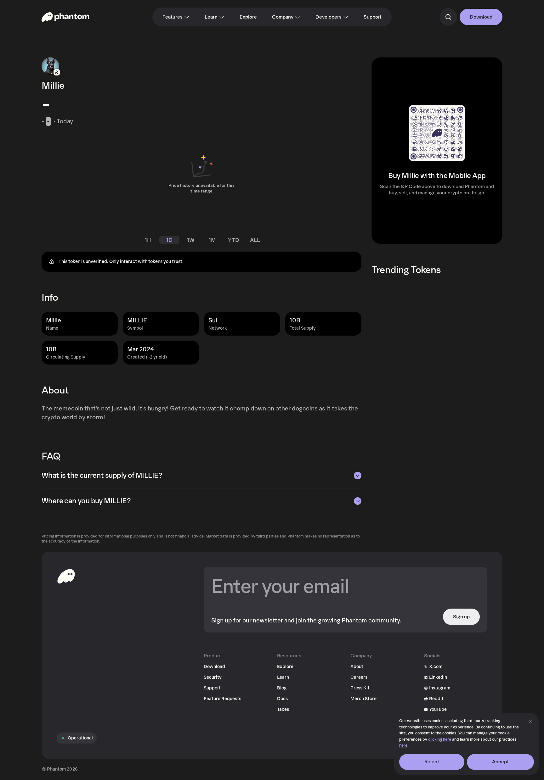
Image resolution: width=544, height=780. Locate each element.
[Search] (448, 17)
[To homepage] (66, 576)
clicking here (439, 739)
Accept (500, 762)
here (403, 745)
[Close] (530, 721)
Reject (431, 762)
